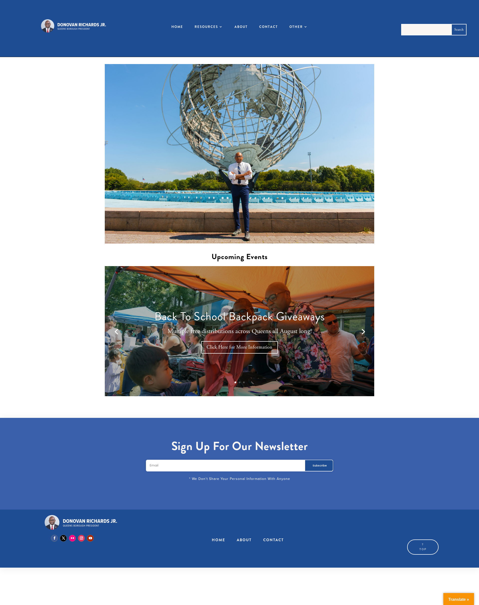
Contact (268, 26)
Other (296, 26)
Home (177, 26)
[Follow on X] (63, 538)
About (241, 26)
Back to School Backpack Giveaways (239, 316)
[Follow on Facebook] (54, 538)
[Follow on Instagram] (81, 538)
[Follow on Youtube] (90, 538)
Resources (206, 26)
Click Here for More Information (239, 347)
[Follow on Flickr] (72, 538)
